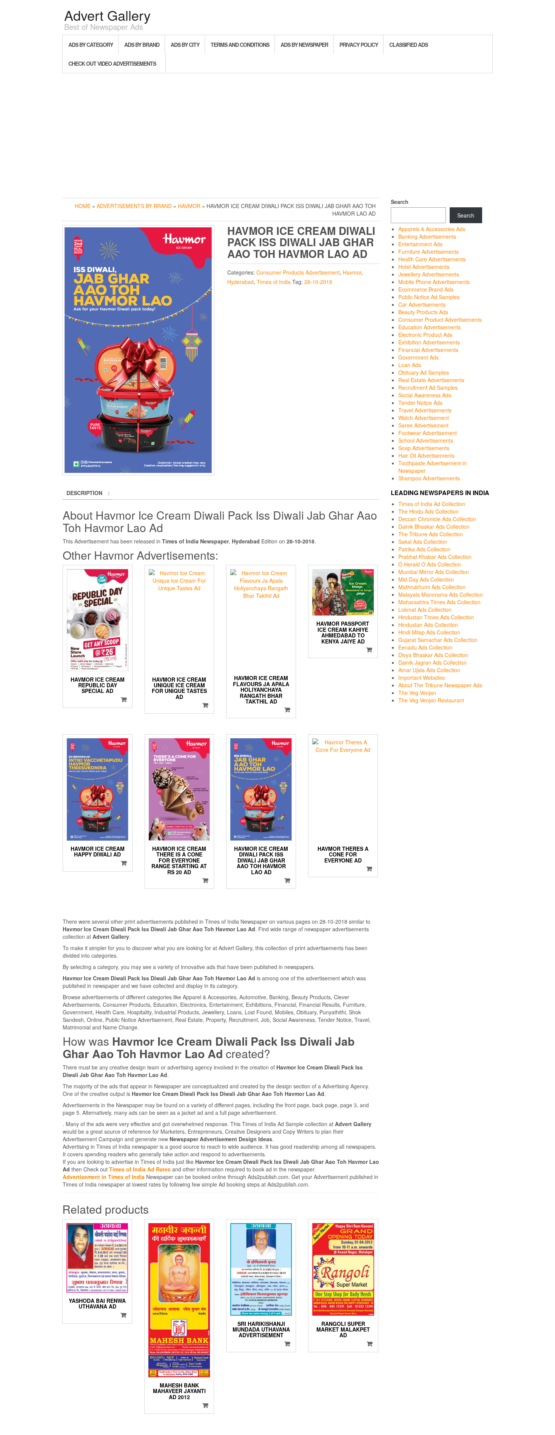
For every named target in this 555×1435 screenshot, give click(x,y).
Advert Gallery (107, 15)
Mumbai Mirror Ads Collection (433, 572)
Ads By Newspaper (304, 44)
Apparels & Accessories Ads (431, 229)
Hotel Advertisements (423, 266)
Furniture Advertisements (428, 251)
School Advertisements (425, 440)
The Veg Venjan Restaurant (431, 700)
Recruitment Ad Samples (428, 387)
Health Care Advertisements (432, 259)
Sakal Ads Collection (422, 541)
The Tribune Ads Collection (430, 534)
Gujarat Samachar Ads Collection (438, 639)
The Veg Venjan (417, 692)
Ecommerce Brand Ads (425, 289)
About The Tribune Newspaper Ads (440, 685)
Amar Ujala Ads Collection (429, 670)
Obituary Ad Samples (423, 372)
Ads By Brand (141, 44)
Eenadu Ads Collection (425, 647)
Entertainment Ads (420, 244)
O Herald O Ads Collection (429, 564)
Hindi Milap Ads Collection (429, 632)
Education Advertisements (429, 327)
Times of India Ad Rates (140, 1169)
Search (400, 201)
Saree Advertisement (423, 425)
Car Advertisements (422, 304)
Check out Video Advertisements (112, 63)
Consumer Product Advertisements (440, 319)
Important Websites (421, 677)
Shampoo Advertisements (429, 478)
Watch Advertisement (423, 417)
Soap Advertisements (423, 448)
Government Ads (418, 357)
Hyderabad (240, 281)
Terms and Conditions (240, 44)
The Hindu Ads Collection (428, 511)
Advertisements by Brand (134, 206)
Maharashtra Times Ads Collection (439, 602)
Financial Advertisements (428, 349)
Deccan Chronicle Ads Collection (437, 519)
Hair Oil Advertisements (426, 455)
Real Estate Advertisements (431, 380)
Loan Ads (409, 365)
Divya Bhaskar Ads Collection (433, 655)
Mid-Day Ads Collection (426, 579)
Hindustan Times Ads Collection (436, 617)
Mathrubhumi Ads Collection (432, 587)
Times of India (274, 281)
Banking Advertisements (427, 236)
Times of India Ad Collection (431, 504)
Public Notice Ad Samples (428, 297)
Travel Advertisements (425, 410)
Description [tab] (84, 493)
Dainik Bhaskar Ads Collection (434, 526)
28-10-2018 (318, 281)
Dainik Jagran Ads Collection (432, 662)
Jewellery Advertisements (428, 274)
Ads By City (185, 44)
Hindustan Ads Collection (428, 624)
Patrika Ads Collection (424, 549)
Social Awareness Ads (424, 395)
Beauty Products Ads (423, 312)
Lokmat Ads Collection (425, 609)
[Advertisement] (277, 134)
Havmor (189, 206)
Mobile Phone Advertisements (434, 281)
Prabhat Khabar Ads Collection (435, 556)
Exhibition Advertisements (429, 342)
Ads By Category (90, 44)
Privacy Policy (358, 44)
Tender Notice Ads (420, 402)
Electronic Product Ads (425, 334)
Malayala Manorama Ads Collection (440, 594)
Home (83, 206)
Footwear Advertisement (427, 433)
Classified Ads (408, 44)
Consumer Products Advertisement (298, 272)
